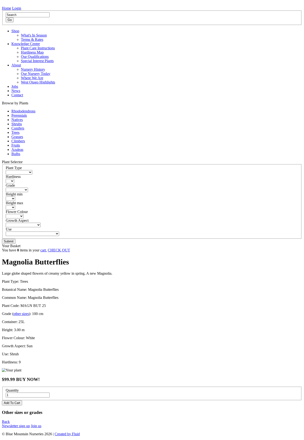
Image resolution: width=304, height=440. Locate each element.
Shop (15, 31)
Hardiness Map (32, 52)
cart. (43, 250)
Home (6, 8)
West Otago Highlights (38, 82)
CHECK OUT (59, 250)
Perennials (19, 115)
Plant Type (14, 168)
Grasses (17, 137)
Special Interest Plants (37, 61)
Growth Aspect (17, 220)
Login (16, 8)
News (15, 91)
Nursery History (33, 69)
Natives (17, 120)
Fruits (15, 145)
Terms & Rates (32, 39)
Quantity (12, 390)
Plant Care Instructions (38, 48)
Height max (14, 203)
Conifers (17, 128)
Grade (10, 185)
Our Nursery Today (35, 74)
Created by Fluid (67, 434)
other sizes (21, 314)
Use (9, 229)
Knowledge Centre (25, 44)
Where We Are (32, 78)
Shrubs (16, 124)
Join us (36, 426)
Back (6, 422)
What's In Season (34, 35)
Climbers (18, 141)
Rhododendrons (23, 111)
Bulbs (15, 154)
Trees (15, 132)
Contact (17, 95)
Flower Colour (17, 212)
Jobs (14, 86)
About (16, 65)
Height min (14, 194)
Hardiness (13, 177)
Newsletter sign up (16, 426)
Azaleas (17, 150)
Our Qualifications (35, 57)
